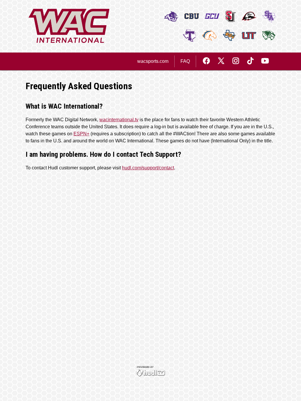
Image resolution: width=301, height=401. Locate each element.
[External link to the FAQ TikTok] (253, 61)
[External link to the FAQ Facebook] (209, 61)
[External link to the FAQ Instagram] (238, 61)
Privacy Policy (102, 387)
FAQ (185, 61)
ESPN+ (81, 133)
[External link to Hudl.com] (150, 375)
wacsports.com (152, 61)
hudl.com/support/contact (148, 167)
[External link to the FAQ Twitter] (224, 61)
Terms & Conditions (129, 387)
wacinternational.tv (118, 119)
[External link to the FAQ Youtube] (265, 61)
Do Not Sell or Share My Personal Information (177, 387)
